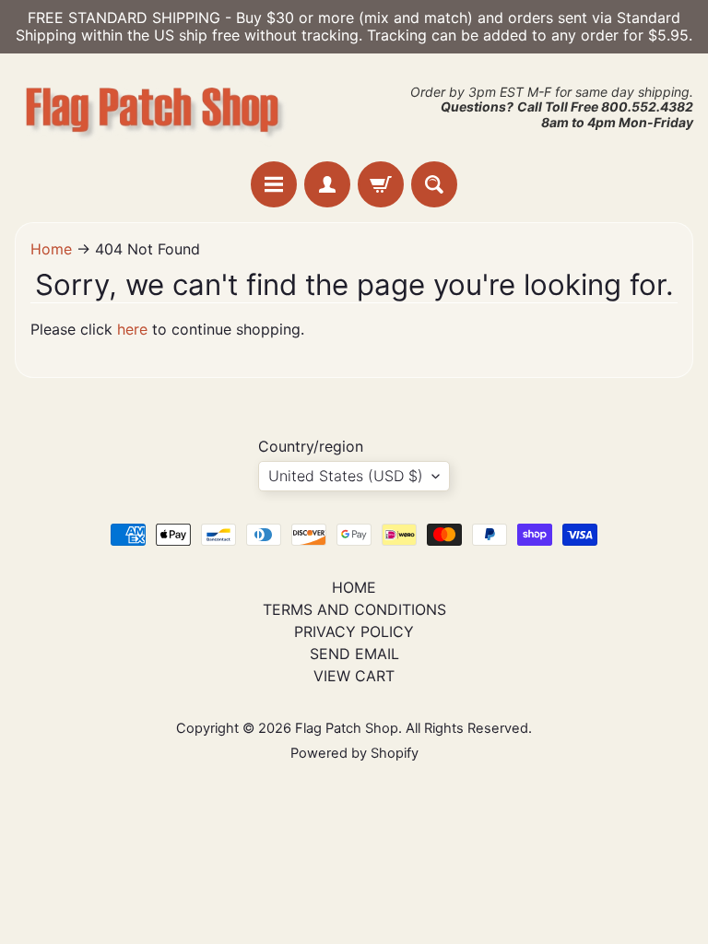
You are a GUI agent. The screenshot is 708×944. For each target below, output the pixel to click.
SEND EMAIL (354, 653)
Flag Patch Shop (346, 728)
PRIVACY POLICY (354, 631)
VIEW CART (354, 676)
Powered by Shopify (354, 753)
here (132, 329)
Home (51, 249)
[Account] (327, 184)
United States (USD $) (345, 475)
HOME (354, 587)
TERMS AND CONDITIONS (354, 609)
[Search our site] (434, 184)
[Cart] (381, 184)
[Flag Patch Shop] (153, 107)
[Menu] (274, 184)
